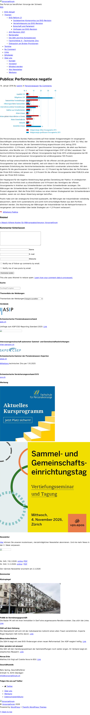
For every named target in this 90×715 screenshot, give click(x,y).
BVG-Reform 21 (15, 18)
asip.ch (3, 322)
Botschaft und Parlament (23, 26)
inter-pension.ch (7, 344)
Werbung (12, 72)
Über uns (8, 58)
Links (6, 52)
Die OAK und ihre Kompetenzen (22, 38)
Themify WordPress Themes (34, 707)
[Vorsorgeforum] (7, 1)
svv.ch (2, 377)
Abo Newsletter (15, 69)
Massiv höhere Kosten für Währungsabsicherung (21, 222)
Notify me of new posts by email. (17, 268)
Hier (2, 542)
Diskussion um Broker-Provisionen (23, 43)
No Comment (10, 49)
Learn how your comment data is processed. (53, 277)
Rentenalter (14, 35)
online (20, 561)
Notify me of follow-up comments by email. (21, 263)
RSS (1, 7)
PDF (26, 561)
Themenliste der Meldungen (12, 298)
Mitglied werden (16, 66)
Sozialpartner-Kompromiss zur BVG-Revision (32, 20)
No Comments (45, 86)
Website (32, 259)
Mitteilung (4, 363)
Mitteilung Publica (10, 212)
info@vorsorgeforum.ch (10, 676)
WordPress (15, 707)
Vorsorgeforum (50, 222)
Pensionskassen (32, 86)
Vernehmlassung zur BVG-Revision (28, 23)
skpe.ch (3, 359)
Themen (7, 15)
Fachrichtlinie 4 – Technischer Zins (24, 41)
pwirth (19, 86)
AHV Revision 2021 (17, 32)
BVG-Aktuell (9, 12)
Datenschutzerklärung (13, 697)
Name (31, 249)
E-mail (31, 254)
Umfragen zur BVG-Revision (25, 29)
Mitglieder (8, 55)
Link (45, 326)
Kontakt (12, 61)
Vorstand (12, 64)
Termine (7, 46)
